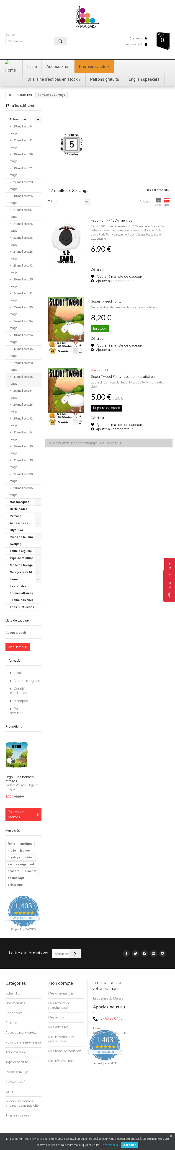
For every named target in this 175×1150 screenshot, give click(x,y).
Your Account (134, 44)
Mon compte (60, 983)
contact (10, 34)
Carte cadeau (19, 509)
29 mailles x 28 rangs (21, 366)
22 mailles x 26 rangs (21, 241)
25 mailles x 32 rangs (21, 422)
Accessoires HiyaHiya (19, 526)
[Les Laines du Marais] (87, 16)
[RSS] (144, 953)
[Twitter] (135, 953)
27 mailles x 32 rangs (21, 213)
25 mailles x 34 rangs (21, 130)
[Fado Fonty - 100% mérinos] (66, 244)
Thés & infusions (22, 607)
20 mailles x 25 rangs (21, 283)
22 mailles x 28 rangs (21, 185)
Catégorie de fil (21, 572)
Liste (167, 204)
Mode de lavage (21, 565)
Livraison (20, 673)
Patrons (15, 516)
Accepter (129, 1145)
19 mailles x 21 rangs (21, 171)
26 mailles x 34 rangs (21, 394)
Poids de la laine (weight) (22, 540)
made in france (19, 850)
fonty (11, 843)
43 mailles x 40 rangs (21, 463)
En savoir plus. (109, 1145)
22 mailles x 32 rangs (21, 144)
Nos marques (19, 502)
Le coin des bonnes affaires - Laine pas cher (21, 593)
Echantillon (25, 95)
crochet (30, 871)
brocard (14, 871)
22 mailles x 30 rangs (21, 477)
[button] (169, 575)
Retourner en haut (109, 443)
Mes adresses (58, 1027)
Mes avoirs (56, 1017)
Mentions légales (26, 681)
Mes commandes (61, 993)
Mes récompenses (61, 1061)
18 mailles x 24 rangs (21, 338)
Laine (14, 579)
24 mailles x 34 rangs (21, 324)
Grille (158, 204)
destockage (16, 878)
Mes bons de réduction (64, 1051)
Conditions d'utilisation (20, 691)
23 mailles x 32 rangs (21, 269)
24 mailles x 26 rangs (21, 227)
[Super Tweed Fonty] (66, 325)
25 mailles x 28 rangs (21, 408)
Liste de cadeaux (17, 620)
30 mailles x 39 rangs (21, 158)
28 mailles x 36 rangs (21, 491)
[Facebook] (126, 953)
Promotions (13, 726)
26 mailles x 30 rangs (21, 450)
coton (29, 857)
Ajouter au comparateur (114, 281)
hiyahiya (14, 857)
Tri (50, 201)
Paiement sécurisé (19, 711)
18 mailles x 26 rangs (21, 199)
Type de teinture (21, 558)
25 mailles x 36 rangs (21, 311)
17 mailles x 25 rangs (21, 380)
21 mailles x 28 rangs (21, 255)
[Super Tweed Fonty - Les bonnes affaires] (66, 396)
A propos (20, 701)
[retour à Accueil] (10, 95)
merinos (26, 843)
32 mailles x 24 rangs (21, 436)
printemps (15, 884)
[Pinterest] (153, 953)
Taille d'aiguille (21, 551)
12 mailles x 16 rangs (21, 352)
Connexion (136, 38)
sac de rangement (21, 864)
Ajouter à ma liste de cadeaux (119, 277)
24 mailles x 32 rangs (21, 297)
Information (13, 660)
